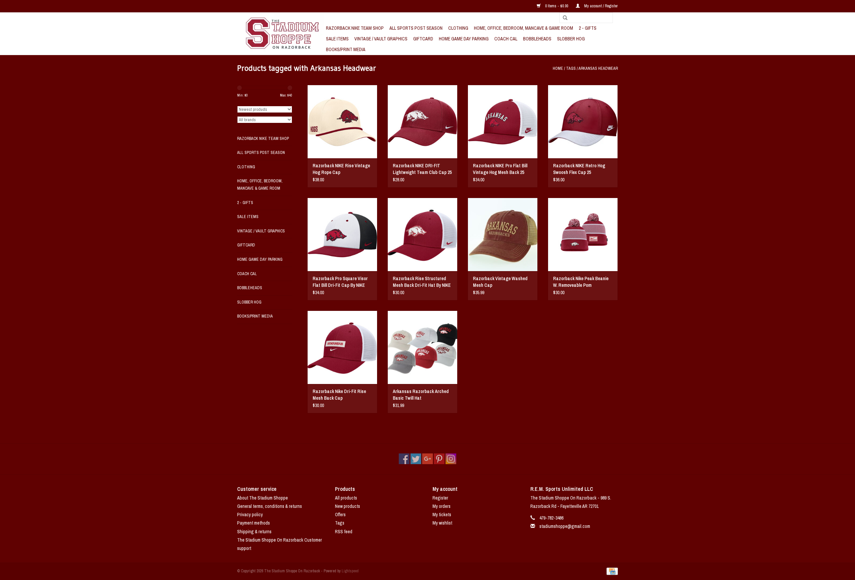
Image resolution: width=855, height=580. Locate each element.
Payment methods (253, 523)
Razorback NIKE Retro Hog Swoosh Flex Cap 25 (579, 169)
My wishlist (442, 523)
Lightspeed (350, 571)
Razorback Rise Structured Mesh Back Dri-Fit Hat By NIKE (422, 281)
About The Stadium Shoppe (262, 498)
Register (440, 498)
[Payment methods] (611, 571)
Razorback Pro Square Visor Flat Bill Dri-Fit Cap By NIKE (340, 281)
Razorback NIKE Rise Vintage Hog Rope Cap (341, 169)
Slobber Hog (571, 39)
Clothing (458, 28)
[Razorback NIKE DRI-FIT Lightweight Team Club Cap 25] (422, 121)
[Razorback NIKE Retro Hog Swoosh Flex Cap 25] (583, 121)
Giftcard (423, 39)
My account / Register (600, 6)
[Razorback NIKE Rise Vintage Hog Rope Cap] (342, 121)
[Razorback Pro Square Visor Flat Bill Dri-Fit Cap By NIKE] (342, 234)
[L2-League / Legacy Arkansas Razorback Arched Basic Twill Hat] (422, 347)
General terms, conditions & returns (269, 506)
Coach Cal (505, 39)
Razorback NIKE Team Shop (355, 28)
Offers (340, 515)
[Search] (562, 18)
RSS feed (343, 532)
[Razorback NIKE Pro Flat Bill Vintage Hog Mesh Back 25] (503, 121)
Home (558, 68)
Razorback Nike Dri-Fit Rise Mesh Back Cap (339, 394)
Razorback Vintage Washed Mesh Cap (500, 281)
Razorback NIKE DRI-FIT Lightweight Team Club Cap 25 (422, 169)
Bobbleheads (537, 39)
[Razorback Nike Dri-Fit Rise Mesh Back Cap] (342, 347)
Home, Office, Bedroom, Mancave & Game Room (523, 28)
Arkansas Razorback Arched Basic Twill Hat (421, 394)
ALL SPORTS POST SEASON (416, 28)
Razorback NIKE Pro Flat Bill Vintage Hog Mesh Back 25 (500, 169)
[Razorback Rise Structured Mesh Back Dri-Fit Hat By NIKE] (422, 234)
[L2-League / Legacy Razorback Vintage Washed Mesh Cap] (503, 234)
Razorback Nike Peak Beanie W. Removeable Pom (581, 281)
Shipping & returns (254, 532)
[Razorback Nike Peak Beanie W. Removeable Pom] (583, 234)
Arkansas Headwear (598, 68)
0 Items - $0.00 (556, 6)
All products (346, 498)
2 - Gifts (587, 28)
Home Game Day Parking (464, 39)
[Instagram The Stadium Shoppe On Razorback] (451, 458)
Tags (571, 68)
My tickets (442, 515)
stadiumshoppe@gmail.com (564, 526)
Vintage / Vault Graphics (380, 39)
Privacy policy (250, 515)
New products (347, 506)
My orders (442, 506)
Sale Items (337, 39)
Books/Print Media (345, 49)
